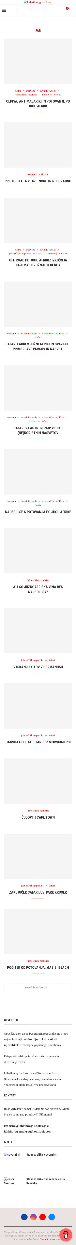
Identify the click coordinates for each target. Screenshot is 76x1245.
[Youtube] (56, 10)
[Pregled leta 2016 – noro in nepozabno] (38, 145)
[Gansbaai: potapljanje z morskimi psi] (38, 706)
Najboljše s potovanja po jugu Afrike (38, 512)
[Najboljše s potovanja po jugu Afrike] (38, 472)
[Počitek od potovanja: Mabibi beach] (38, 931)
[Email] (60, 10)
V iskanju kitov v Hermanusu (38, 667)
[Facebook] (47, 10)
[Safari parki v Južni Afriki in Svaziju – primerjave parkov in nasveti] (38, 304)
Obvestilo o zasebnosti (51, 1239)
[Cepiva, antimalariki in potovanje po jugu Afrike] (38, 61)
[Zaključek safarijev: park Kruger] (38, 856)
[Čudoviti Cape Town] (38, 781)
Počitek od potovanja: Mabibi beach (38, 967)
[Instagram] (51, 10)
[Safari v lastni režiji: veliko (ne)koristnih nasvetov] (38, 388)
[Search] (72, 10)
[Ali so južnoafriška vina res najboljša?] (38, 550)
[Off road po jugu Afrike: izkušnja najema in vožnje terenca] (38, 220)
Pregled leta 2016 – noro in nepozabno (38, 181)
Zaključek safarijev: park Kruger (38, 892)
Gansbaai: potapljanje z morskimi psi (38, 742)
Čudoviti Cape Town (38, 817)
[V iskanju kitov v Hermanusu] (38, 630)
